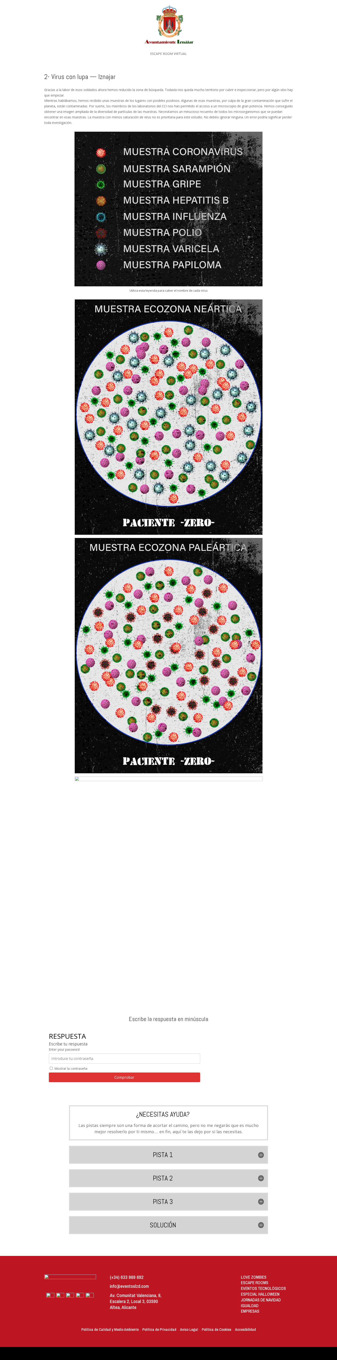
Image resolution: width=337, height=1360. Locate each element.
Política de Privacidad (159, 1329)
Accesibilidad (245, 1329)
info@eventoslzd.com (129, 1286)
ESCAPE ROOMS (254, 1283)
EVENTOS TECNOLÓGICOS (263, 1288)
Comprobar (124, 1077)
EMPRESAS (250, 1311)
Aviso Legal (189, 1329)
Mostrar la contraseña (70, 1068)
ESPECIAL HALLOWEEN (260, 1294)
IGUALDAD (250, 1306)
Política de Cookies (216, 1329)
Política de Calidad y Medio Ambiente (110, 1329)
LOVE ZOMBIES (253, 1277)
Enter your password (64, 1049)
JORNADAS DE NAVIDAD (261, 1300)
